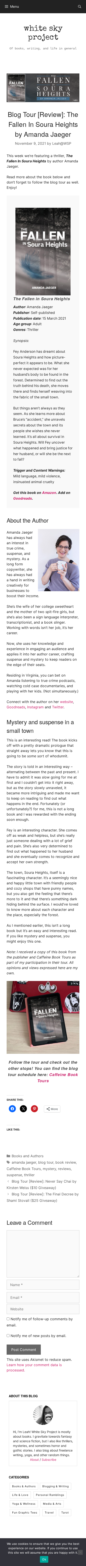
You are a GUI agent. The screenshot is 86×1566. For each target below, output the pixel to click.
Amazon (49, 493)
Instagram (35, 707)
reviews (64, 1169)
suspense (14, 1175)
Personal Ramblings (50, 1495)
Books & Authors (24, 1486)
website (66, 702)
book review (65, 1162)
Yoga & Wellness (24, 1503)
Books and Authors (27, 1156)
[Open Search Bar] (79, 6)
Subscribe (49, 1459)
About (34, 1459)
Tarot (65, 1512)
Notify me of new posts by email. (38, 1335)
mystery (49, 1169)
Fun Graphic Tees (24, 1512)
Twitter (58, 707)
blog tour (45, 1162)
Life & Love (20, 1495)
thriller (29, 1175)
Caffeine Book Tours (24, 1169)
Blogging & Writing (55, 1486)
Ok (44, 1559)
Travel (49, 1512)
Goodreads (22, 498)
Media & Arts (52, 1503)
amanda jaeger (24, 1162)
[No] (80, 1552)
